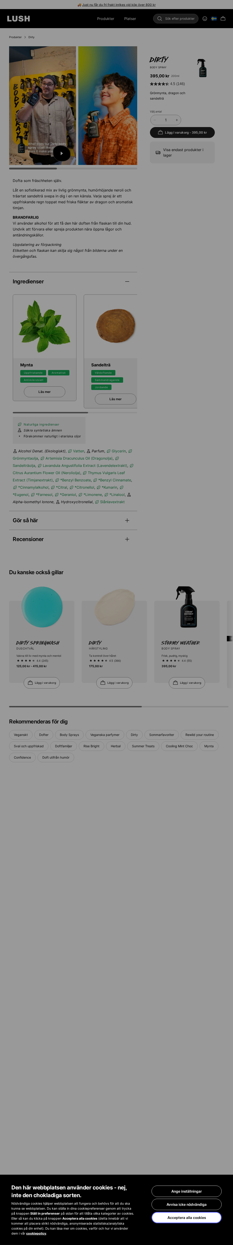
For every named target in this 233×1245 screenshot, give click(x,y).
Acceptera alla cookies (186, 1217)
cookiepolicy (36, 1233)
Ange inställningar (186, 1191)
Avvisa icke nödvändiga (187, 1204)
